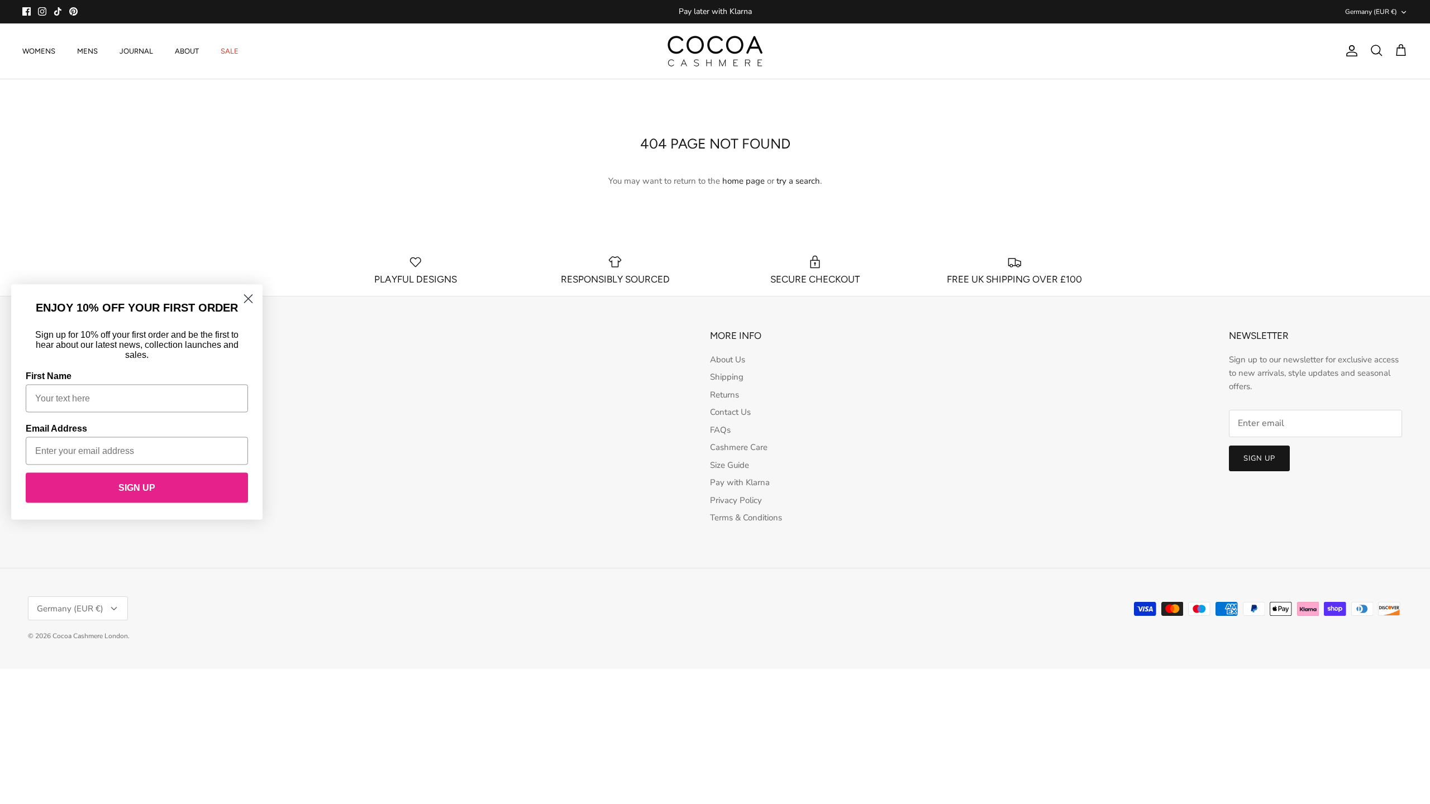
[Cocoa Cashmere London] (715, 51)
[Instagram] (42, 11)
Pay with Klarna (740, 482)
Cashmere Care (739, 447)
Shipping (726, 376)
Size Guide (729, 465)
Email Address (56, 428)
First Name (49, 376)
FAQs (720, 430)
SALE (230, 51)
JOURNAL (136, 51)
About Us (727, 359)
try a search (798, 180)
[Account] (1349, 51)
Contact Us (730, 412)
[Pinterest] (73, 11)
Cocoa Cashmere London (90, 635)
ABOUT (187, 51)
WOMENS (38, 51)
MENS (87, 51)
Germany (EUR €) (1371, 11)
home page (743, 180)
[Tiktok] (58, 11)
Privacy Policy (736, 500)
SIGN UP (136, 487)
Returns (724, 394)
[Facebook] (26, 11)
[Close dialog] (248, 299)
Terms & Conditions (746, 517)
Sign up (1259, 458)
